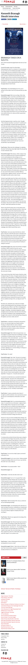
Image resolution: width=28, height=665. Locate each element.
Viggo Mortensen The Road (7, 612)
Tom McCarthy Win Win (6, 607)
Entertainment (9, 6)
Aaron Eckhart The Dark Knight (8, 617)
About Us (3, 645)
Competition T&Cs (5, 636)
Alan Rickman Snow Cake (7, 627)
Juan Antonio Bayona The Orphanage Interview (12, 605)
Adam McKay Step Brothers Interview (10, 618)
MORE (25, 557)
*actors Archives (16, 8)
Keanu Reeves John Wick (7, 597)
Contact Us (3, 644)
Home (2, 6)
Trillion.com (20, 661)
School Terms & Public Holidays (10, 589)
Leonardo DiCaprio (5, 599)
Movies (15, 6)
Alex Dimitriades (5, 623)
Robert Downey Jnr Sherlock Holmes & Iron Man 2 (12, 604)
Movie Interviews (7, 8)
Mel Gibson (4, 602)
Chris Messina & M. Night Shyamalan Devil (11, 609)
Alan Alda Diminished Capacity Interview (10, 620)
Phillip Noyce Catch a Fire (7, 610)
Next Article (23, 24)
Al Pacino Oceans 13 (6, 625)
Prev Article (5, 24)
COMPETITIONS (5, 558)
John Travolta (4, 600)
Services (3, 639)
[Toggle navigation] (2, 1)
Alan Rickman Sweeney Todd (7, 628)
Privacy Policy (4, 637)
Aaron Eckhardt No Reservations (8, 615)
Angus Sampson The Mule (7, 596)
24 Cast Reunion (5, 614)
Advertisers (3, 647)
